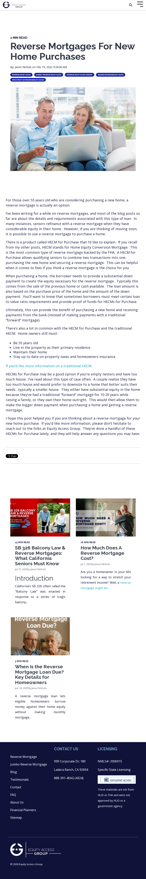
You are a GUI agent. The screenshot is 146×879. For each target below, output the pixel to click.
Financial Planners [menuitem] (23, 810)
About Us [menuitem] (17, 802)
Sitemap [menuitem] (16, 817)
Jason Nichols (23, 67)
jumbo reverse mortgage (48, 74)
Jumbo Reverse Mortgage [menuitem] (28, 764)
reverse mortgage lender (79, 74)
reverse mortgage (21, 74)
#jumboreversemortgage (110, 74)
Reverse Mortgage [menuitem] (23, 757)
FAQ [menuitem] (13, 795)
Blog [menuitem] (13, 772)
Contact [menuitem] (15, 787)
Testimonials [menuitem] (19, 779)
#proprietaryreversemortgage (28, 80)
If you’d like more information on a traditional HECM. (49, 366)
